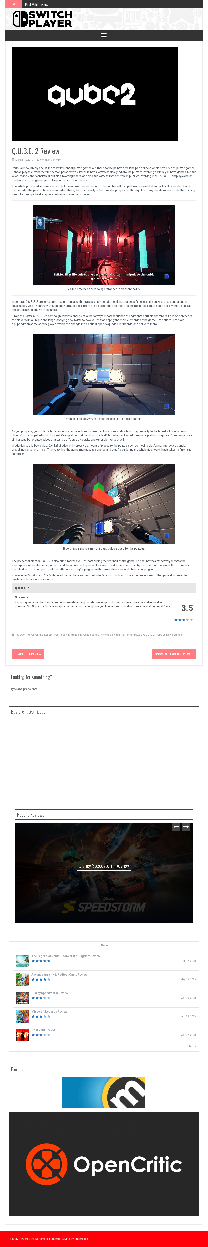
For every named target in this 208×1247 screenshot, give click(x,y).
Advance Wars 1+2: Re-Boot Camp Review (59, 974)
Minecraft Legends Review (49, 1011)
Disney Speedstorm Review (104, 865)
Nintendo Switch (110, 634)
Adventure (37, 634)
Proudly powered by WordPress (29, 1238)
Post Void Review (36, 4)
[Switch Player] (42, 18)
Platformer (127, 634)
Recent (105, 945)
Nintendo (73, 634)
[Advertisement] (104, 762)
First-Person (60, 634)
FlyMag (65, 1238)
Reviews (20, 634)
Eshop (48, 634)
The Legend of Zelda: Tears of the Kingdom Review (65, 956)
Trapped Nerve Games (169, 634)
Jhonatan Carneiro (50, 159)
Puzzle (138, 634)
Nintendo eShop (89, 634)
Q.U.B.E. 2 (148, 634)
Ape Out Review (28, 654)
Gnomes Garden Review (174, 654)
